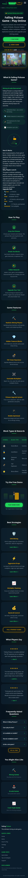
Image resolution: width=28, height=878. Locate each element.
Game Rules (5, 855)
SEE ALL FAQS (14, 750)
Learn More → (14, 547)
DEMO (19, 2)
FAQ (3, 847)
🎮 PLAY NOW (14, 39)
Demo (3, 839)
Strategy (4, 844)
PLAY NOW (12, 2)
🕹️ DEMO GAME (14, 45)
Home (3, 7)
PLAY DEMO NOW (14, 505)
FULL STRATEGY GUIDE (14, 629)
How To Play (5, 842)
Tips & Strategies (6, 858)
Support (4, 860)
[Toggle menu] (25, 2)
